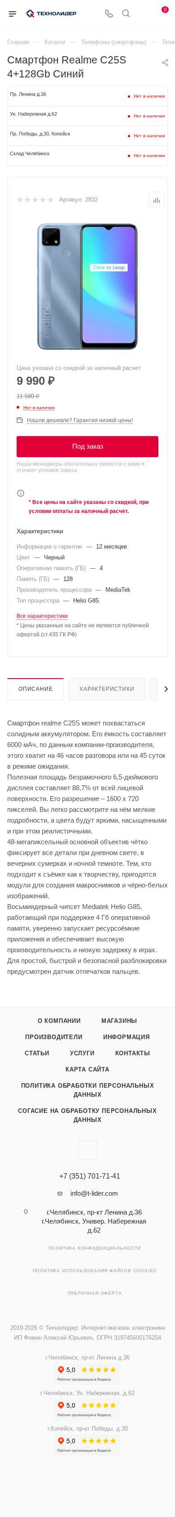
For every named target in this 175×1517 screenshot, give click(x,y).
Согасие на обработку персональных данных (87, 1115)
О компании (59, 1020)
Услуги (82, 1053)
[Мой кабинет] (143, 14)
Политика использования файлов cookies (95, 1270)
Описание (35, 689)
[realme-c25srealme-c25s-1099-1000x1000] (87, 286)
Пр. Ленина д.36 (28, 94)
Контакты (132, 1053)
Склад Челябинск (29, 153)
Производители (53, 1037)
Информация (126, 1037)
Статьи (37, 1053)
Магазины (119, 1020)
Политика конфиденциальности (94, 1248)
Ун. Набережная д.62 (33, 114)
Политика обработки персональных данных (87, 1090)
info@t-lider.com (94, 1193)
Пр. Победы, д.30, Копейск (40, 133)
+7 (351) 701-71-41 (89, 1176)
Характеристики (106, 689)
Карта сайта (87, 1069)
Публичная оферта (95, 1293)
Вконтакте (87, 1150)
